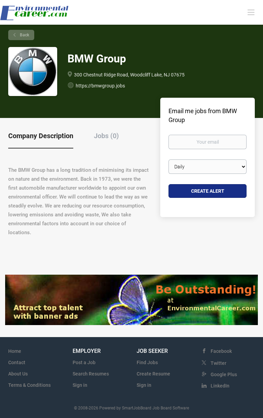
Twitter (218, 363)
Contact (16, 362)
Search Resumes (91, 374)
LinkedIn (220, 386)
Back (24, 35)
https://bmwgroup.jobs (100, 85)
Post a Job (84, 362)
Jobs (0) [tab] (106, 136)
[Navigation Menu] (251, 12)
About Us (18, 374)
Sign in (80, 385)
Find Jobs (147, 362)
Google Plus (224, 374)
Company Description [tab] (40, 136)
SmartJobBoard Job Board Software (155, 408)
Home (14, 351)
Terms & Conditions (29, 385)
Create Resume (153, 374)
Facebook (221, 351)
